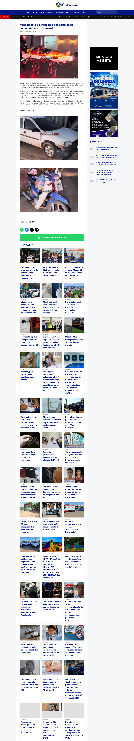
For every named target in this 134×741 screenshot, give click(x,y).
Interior (76, 12)
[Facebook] (27, 230)
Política (34, 12)
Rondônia (50, 12)
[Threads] (37, 230)
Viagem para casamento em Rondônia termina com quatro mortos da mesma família (105, 172)
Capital (42, 12)
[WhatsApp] (22, 230)
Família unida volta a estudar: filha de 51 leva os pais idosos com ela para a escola (106, 164)
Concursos (59, 12)
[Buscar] (115, 12)
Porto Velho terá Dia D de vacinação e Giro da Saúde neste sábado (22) (66, 17)
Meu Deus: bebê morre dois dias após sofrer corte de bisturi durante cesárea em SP (106, 181)
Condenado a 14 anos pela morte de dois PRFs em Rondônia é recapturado (107, 149)
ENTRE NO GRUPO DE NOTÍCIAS (53, 238)
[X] (32, 230)
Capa (27, 12)
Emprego (68, 12)
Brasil (84, 12)
